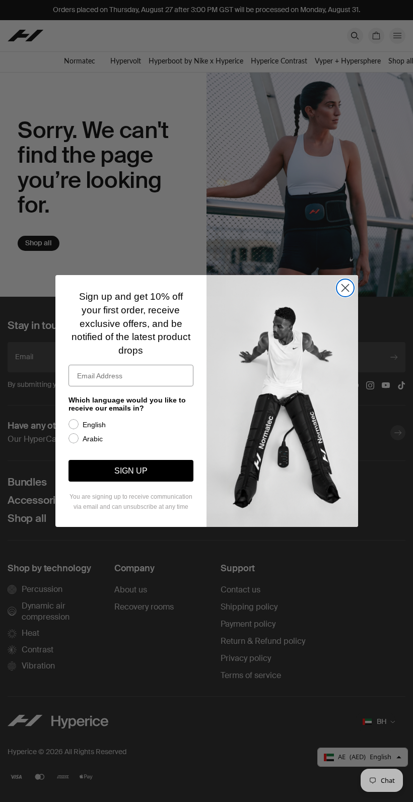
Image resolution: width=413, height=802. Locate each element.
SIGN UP (131, 470)
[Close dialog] (345, 288)
